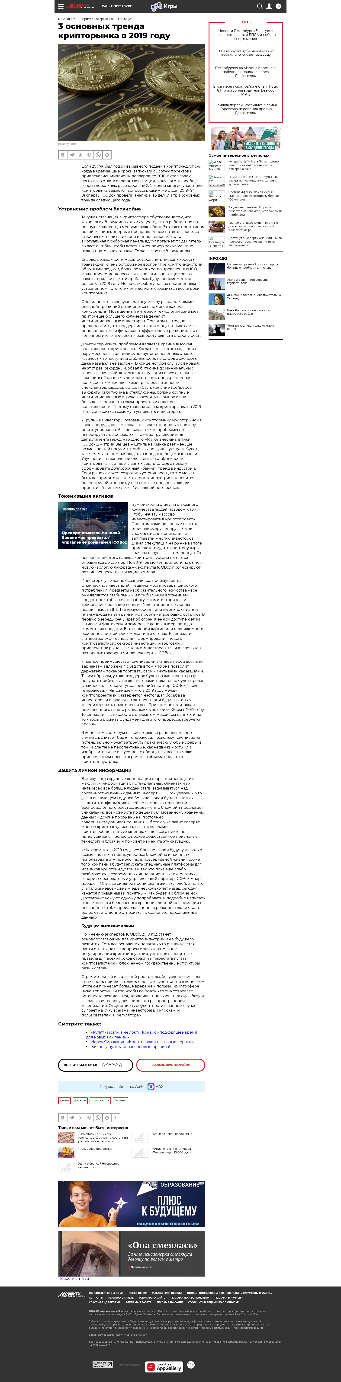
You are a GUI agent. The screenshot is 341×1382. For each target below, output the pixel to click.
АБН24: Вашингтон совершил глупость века (248, 281)
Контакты (96, 1297)
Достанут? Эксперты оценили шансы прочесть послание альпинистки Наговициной (255, 241)
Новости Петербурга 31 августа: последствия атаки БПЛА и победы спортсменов (246, 35)
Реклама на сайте (152, 1297)
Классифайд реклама (105, 1302)
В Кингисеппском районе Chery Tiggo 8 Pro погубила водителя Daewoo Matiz (245, 90)
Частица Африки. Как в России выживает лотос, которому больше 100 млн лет (254, 195)
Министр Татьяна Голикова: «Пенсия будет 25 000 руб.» (171, 1150)
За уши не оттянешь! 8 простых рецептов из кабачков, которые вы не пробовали (255, 211)
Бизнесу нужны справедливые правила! (130, 1046)
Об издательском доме (106, 1293)
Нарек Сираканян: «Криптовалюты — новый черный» (143, 1042)
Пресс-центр (138, 1293)
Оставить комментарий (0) (170, 1065)
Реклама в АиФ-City (229, 1297)
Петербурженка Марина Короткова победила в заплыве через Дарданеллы (246, 72)
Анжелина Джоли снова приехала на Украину (254, 296)
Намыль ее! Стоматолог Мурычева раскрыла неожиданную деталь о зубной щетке (253, 180)
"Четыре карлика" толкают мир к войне (250, 327)
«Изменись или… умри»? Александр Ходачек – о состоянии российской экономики (103, 1137)
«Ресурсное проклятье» (95, 1148)
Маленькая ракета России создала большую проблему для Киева (252, 266)
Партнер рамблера (129, 1364)
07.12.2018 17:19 (68, 19)
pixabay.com (67, 144)
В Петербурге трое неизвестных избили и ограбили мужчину (246, 53)
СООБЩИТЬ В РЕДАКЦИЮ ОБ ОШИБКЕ (213, 1302)
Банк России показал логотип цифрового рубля (249, 312)
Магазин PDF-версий (167, 1293)
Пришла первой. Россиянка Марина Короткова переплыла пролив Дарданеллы (246, 109)
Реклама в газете (121, 1297)
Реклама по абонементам (189, 1297)
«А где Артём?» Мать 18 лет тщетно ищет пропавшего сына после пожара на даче (253, 165)
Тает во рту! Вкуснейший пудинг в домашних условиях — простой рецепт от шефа (253, 226)
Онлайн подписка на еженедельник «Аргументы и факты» (230, 1293)
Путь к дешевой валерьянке (171, 1134)
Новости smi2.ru (73, 1278)
